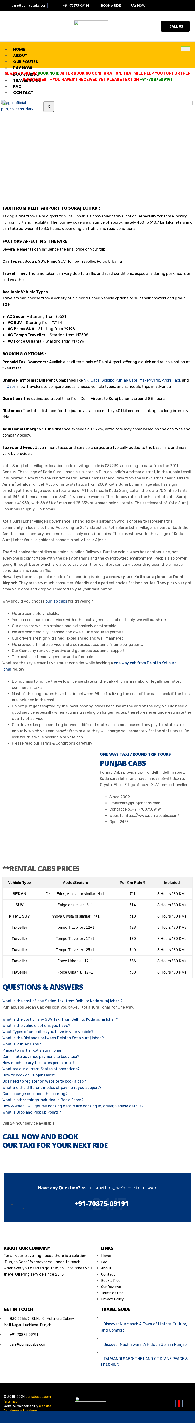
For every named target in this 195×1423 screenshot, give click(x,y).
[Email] (182, 1403)
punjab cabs (56, 601)
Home (19, 49)
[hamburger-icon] (185, 48)
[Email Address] (58, 1417)
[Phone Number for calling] (97, 1417)
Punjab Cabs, (127, 380)
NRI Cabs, (92, 380)
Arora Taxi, (171, 380)
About (20, 55)
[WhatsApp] (19, 1417)
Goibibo (107, 380)
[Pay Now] (136, 1417)
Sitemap (11, 1401)
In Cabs (8, 386)
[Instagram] (33, 26)
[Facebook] (16, 26)
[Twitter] (25, 26)
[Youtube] (41, 26)
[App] (175, 1417)
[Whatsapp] (51, 26)
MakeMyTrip (150, 380)
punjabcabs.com (38, 1397)
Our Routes (25, 62)
